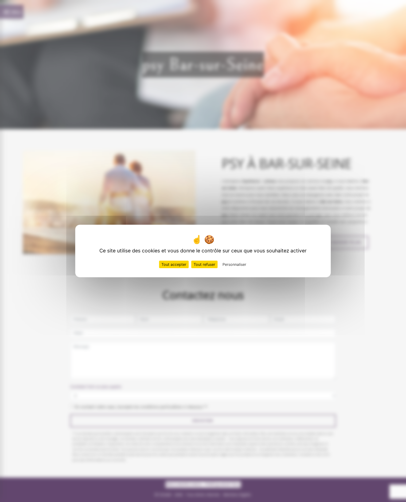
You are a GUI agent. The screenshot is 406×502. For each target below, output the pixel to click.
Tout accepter (173, 264)
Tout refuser (204, 264)
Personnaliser (234, 264)
